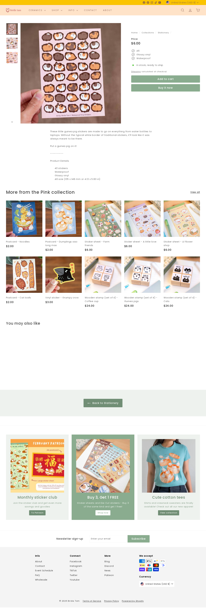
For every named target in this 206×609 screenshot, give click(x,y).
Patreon (109, 575)
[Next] (12, 121)
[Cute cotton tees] (168, 466)
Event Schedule (44, 570)
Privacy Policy (111, 601)
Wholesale (41, 579)
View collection (168, 512)
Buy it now (165, 88)
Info (72, 10)
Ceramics (36, 10)
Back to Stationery (105, 403)
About (107, 10)
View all (195, 192)
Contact (90, 10)
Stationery (163, 32)
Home (134, 32)
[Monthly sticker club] (37, 466)
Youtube (74, 579)
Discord (109, 566)
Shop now (103, 512)
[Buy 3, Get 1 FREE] (103, 466)
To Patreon (37, 512)
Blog (107, 561)
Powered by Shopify (133, 601)
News (108, 570)
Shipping (136, 71)
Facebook (76, 561)
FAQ (37, 575)
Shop (56, 10)
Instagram (76, 566)
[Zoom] (71, 73)
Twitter (73, 575)
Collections (148, 32)
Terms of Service (92, 601)
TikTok (73, 570)
